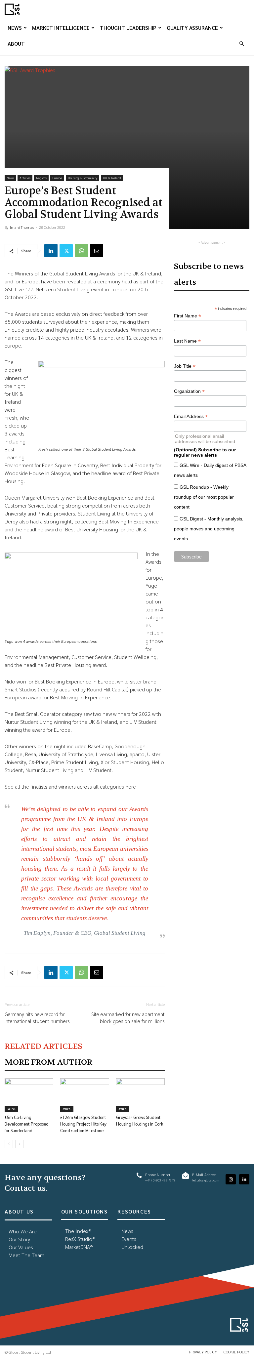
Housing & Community (82, 178)
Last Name (187, 341)
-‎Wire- (11, 1108)
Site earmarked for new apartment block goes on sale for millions (128, 1017)
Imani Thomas (22, 227)
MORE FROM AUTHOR (48, 1062)
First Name (187, 316)
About (16, 43)
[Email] (96, 250)
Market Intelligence (61, 27)
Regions (41, 178)
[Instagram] (231, 1179)
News (15, 27)
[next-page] (19, 1144)
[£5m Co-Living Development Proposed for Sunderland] (29, 1095)
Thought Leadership (128, 27)
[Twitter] (66, 250)
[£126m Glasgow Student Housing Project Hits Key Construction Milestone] (84, 1095)
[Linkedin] (51, 250)
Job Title (184, 366)
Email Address (191, 416)
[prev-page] (9, 1144)
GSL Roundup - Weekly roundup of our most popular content (204, 497)
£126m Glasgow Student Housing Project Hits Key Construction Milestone (83, 1123)
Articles (25, 178)
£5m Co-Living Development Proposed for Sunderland (27, 1123)
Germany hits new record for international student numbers (37, 1017)
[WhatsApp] (81, 250)
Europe (57, 178)
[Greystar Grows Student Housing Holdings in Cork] (140, 1095)
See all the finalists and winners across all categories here (70, 786)
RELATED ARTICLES (43, 1046)
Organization (189, 391)
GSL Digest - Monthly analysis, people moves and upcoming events (208, 528)
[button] (241, 43)
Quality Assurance (192, 27)
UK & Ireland (112, 178)
